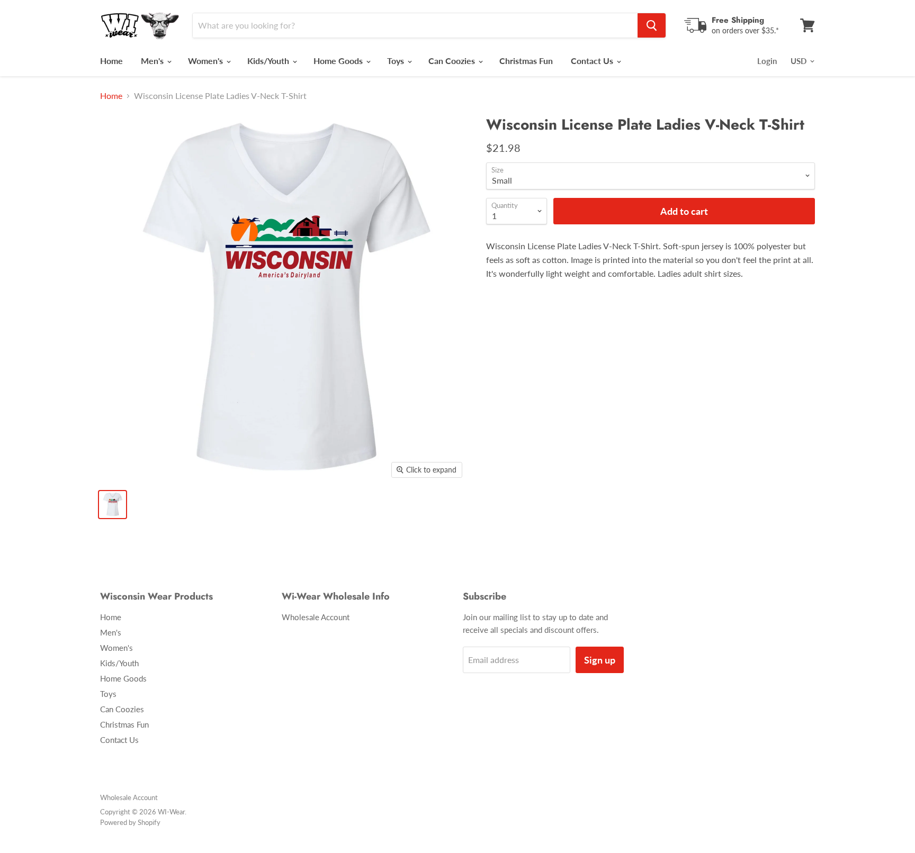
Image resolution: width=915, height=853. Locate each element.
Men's (153, 61)
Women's (206, 61)
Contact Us (593, 61)
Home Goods (339, 61)
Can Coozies (452, 61)
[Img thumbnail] (112, 504)
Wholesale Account (315, 617)
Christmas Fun (526, 61)
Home (111, 61)
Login (767, 61)
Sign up (599, 660)
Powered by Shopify (130, 822)
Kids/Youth (269, 61)
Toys (396, 61)
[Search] (652, 25)
